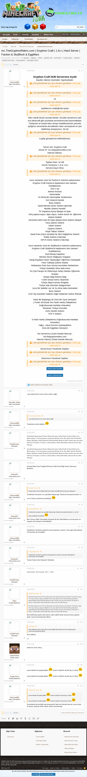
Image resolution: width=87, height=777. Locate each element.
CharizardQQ (6, 58)
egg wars (26, 58)
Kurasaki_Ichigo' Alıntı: (34, 416)
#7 (82, 505)
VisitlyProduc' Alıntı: (33, 593)
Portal (15, 34)
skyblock (77, 58)
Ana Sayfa (6, 34)
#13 (81, 644)
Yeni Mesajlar (28, 39)
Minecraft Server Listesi (71, 740)
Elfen (14, 601)
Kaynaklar (35, 34)
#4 (82, 432)
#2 (82, 390)
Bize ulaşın (45, 768)
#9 (82, 547)
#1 (82, 70)
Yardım (73, 768)
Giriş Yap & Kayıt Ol (9, 27)
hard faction (57, 58)
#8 (82, 526)
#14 (81, 665)
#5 (82, 463)
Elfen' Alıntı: (31, 626)
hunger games (67, 58)
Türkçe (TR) (6, 768)
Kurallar (4, 39)
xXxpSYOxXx (14, 655)
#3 (82, 411)
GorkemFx (14, 474)
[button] (19, 35)
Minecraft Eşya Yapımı (71, 752)
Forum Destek (43, 763)
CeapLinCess (14, 676)
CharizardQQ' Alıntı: (33, 509)
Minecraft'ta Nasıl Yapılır (71, 744)
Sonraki (15, 64)
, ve (41, 385)
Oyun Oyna (10, 736)
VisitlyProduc (14, 444)
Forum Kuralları (40, 736)
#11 (81, 589)
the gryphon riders (32, 60)
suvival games (20, 60)
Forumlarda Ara (42, 39)
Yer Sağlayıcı (45, 761)
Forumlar (25, 34)
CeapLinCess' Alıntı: (33, 690)
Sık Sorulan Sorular (41, 740)
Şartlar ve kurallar (55, 768)
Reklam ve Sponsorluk (42, 744)
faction (40, 58)
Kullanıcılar (15, 39)
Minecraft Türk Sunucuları (72, 736)
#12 (81, 622)
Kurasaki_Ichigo (14, 402)
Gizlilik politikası (65, 768)
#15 (81, 686)
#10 (81, 568)
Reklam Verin (48, 34)
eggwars (33, 58)
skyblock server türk (8, 60)
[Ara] (84, 34)
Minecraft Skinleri (69, 748)
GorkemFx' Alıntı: (33, 488)
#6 (82, 484)
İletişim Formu (59, 763)
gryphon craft (48, 58)
